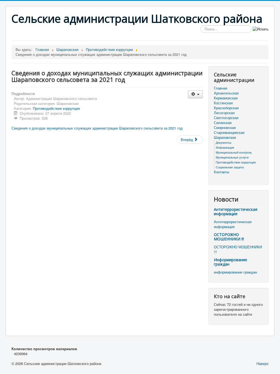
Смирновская (225, 127)
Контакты (221, 171)
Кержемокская (226, 98)
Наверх (262, 363)
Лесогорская (224, 112)
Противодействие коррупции (56, 108)
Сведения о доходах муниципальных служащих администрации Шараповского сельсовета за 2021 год (97, 128)
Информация (225, 147)
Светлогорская (226, 117)
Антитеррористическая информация (235, 211)
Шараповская (225, 137)
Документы (223, 142)
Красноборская (226, 107)
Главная (220, 88)
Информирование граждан (230, 262)
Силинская (223, 122)
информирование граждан (235, 272)
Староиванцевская (229, 132)
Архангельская (226, 93)
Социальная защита (230, 167)
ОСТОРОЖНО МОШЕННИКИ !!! (229, 236)
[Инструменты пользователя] (195, 94)
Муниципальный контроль (234, 152)
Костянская (223, 102)
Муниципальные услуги (232, 157)
